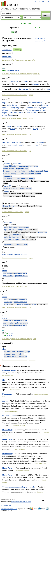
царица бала (24, 227)
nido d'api (19, 145)
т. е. (33, 84)
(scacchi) (7, 186)
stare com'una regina (12, 239)
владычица (12, 86)
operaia (18, 126)
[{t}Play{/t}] (12, 53)
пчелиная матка (13, 70)
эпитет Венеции (33, 108)
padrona (24, 254)
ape (30, 135)
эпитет (25, 86)
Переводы (14, 28)
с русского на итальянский (40, 39)
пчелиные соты (20, 320)
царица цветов (22, 230)
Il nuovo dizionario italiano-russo (12, 212)
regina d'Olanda (9, 166)
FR (48, 2)
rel (7, 110)
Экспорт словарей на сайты (9, 508)
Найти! (45, 15)
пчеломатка (7, 57)
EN (34, 2)
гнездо (35, 129)
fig (21, 103)
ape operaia (8, 276)
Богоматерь (23, 89)
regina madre (8, 168)
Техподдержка (15, 501)
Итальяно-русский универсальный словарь (17, 74)
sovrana (10, 254)
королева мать (22, 168)
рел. (17, 237)
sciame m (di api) (23, 351)
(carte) (6, 191)
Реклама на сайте (25, 501)
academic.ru (9, 3)
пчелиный (32, 360)
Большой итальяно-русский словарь (14, 95)
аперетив (10, 335)
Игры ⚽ (13, 32)
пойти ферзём (26, 188)
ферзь (47, 91)
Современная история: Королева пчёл (18, 487)
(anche (7, 163)
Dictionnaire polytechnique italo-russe (14, 60)
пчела (9, 126)
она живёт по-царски (26, 178)
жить (48, 89)
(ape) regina (31, 113)
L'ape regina (7, 394)
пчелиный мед (9, 354)
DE (39, 2)
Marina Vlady (7, 430)
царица (25, 81)
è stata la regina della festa (14, 171)
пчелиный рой (9, 351)
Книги (37, 28)
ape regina (31, 60)
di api (4, 349)
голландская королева (28, 166)
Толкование (7, 50)
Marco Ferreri (7, 439)
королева (14, 81)
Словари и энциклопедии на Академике (20, 9)
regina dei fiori (12, 105)
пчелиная (7, 356)
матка (36, 91)
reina (4, 254)
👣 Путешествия (6, 505)
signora (17, 254)
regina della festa (35, 103)
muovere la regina (10, 188)
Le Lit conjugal (8, 415)
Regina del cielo (9, 206)
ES (43, 2)
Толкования (25, 24)
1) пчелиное (18, 304)
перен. (33, 304)
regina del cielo (9, 237)
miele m (20, 354)
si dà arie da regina (11, 173)
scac (11, 115)
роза (37, 84)
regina (31, 95)
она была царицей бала (38, 171)
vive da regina (8, 178)
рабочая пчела (21, 276)
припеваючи (7, 91)
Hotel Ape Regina (9, 370)
